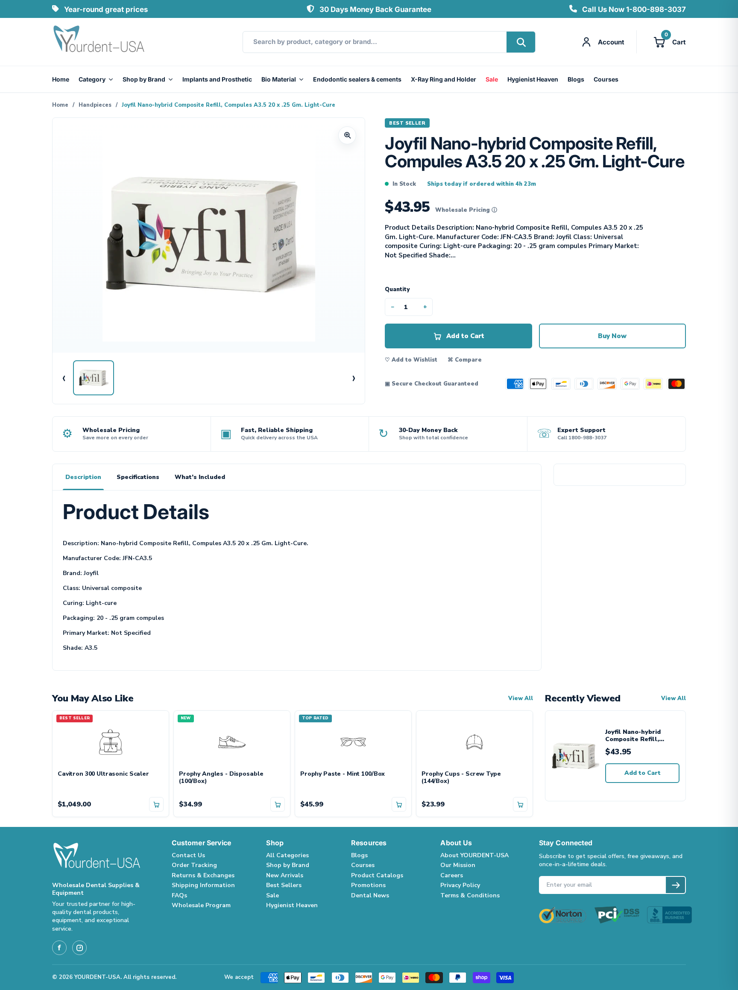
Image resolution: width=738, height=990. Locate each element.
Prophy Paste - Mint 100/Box (342, 774)
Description (83, 477)
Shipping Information (203, 885)
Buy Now (612, 336)
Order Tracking (194, 865)
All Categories (287, 855)
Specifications (138, 477)
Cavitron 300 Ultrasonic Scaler (103, 774)
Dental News (370, 895)
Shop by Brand (144, 79)
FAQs (179, 895)
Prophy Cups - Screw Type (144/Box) (461, 778)
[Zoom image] (347, 135)
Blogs (576, 79)
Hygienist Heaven (532, 79)
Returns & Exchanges (203, 875)
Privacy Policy (460, 885)
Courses (606, 79)
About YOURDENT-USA (474, 855)
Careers (451, 875)
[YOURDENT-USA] (99, 41)
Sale (492, 79)
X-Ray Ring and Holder (443, 79)
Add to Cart (642, 773)
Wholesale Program (201, 905)
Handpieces (95, 105)
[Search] (521, 42)
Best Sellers (284, 885)
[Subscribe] (675, 885)
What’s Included (200, 477)
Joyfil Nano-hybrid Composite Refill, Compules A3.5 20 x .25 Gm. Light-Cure (640, 736)
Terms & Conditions (470, 895)
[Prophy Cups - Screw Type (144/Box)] (474, 741)
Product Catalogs (377, 875)
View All (520, 698)
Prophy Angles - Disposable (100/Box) (221, 778)
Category (92, 79)
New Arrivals (284, 875)
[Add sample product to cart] (156, 804)
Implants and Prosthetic (217, 79)
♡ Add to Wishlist (411, 360)
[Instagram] (79, 947)
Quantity (397, 289)
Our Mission (457, 865)
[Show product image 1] (93, 377)
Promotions (368, 885)
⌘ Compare (465, 360)
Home (60, 79)
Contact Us (188, 855)
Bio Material (278, 79)
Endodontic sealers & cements (357, 79)
